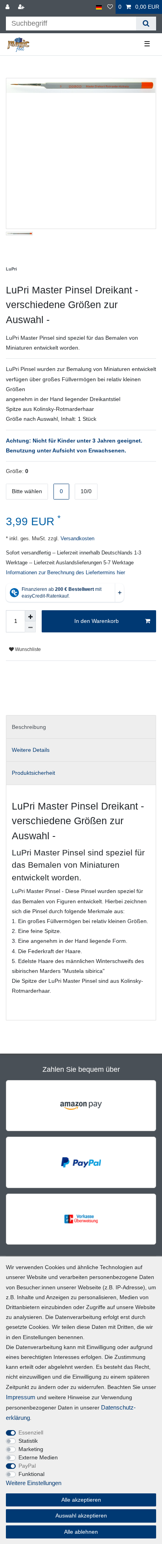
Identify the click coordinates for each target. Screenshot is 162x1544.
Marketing (30, 1449)
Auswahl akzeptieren (81, 1515)
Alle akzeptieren (81, 1500)
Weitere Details (31, 750)
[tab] (81, 726)
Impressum (20, 1397)
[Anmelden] (8, 7)
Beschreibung (29, 727)
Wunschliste (27, 649)
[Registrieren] (22, 7)
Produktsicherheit (33, 773)
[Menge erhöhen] (30, 615)
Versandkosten (76, 538)
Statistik (28, 1441)
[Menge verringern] (30, 626)
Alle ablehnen (81, 1532)
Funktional (31, 1474)
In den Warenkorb (96, 621)
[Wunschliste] (110, 7)
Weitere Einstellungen (33, 1483)
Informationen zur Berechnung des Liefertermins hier (65, 572)
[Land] (99, 7)
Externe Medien (38, 1457)
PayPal (27, 1466)
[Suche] (146, 23)
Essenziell (30, 1432)
